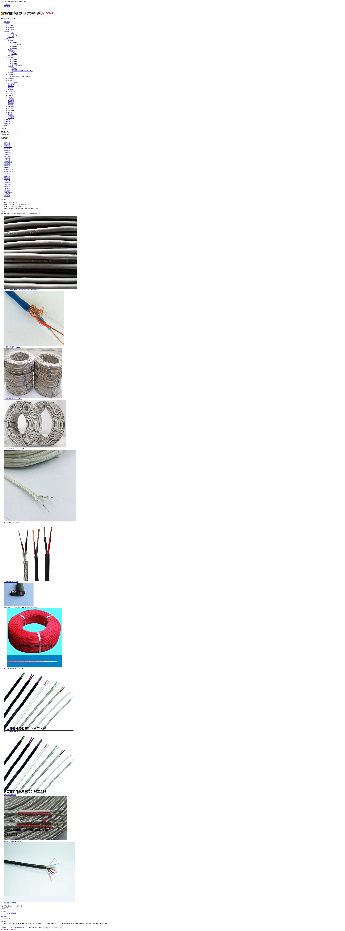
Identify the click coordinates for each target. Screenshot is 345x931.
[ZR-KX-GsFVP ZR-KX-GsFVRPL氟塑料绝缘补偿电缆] (19, 605)
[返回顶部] (4, 908)
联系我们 (7, 125)
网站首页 (7, 22)
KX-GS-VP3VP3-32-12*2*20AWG (14, 668)
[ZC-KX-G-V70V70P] (39, 901)
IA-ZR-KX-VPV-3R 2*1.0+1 (12, 841)
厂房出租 (11, 25)
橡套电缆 (11, 108)
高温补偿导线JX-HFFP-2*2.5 (13, 399)
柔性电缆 (14, 61)
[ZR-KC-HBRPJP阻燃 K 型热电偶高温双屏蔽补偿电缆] (40, 288)
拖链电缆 (11, 78)
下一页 (20, 906)
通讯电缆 (11, 104)
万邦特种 (11, 110)
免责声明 (7, 5)
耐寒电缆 (14, 42)
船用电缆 (11, 101)
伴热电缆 (11, 72)
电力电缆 (11, 89)
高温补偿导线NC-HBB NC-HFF (14, 448)
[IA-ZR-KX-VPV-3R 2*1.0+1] (35, 840)
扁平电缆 (11, 67)
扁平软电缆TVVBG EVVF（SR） (22, 71)
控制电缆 (11, 56)
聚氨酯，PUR (12, 114)
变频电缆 (18, 44)
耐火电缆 (11, 40)
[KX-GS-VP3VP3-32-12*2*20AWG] (33, 667)
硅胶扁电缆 (11, 74)
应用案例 (7, 123)
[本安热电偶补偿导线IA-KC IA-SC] (34, 345)
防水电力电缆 (12, 93)
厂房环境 (7, 120)
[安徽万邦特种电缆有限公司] (30, 17)
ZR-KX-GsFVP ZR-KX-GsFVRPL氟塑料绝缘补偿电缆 (21, 607)
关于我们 (7, 23)
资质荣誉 (11, 27)
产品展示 (7, 39)
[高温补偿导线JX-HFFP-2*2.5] (33, 397)
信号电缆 (11, 80)
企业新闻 (11, 33)
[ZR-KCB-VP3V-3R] (38, 793)
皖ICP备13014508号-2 (35, 927)
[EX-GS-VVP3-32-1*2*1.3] (38, 730)
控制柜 (10, 97)
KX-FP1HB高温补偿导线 (12, 522)
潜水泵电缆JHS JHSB (18, 65)
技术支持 (7, 121)
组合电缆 (11, 118)
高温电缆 (11, 50)
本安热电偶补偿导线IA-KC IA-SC (14, 347)
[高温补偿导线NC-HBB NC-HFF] (35, 447)
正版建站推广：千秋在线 (9, 929)
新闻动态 (7, 31)
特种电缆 (11, 57)
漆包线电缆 (11, 84)
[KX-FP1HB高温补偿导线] (40, 521)
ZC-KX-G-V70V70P (10, 903)
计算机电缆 (11, 52)
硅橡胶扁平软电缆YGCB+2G (21, 76)
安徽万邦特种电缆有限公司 (19, 213)
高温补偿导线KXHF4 (11, 582)
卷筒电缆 (11, 86)
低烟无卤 (11, 103)
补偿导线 (11, 106)
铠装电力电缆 (12, 91)
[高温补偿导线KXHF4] (34, 580)
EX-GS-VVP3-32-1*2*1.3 (12, 731)
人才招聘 (11, 29)
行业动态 (11, 37)
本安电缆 (14, 35)
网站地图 (7, 7)
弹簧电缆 (11, 88)
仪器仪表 (11, 95)
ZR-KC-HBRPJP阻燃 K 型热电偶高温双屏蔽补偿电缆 (21, 290)
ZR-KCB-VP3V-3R (10, 795)
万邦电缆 (14, 59)
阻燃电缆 (11, 99)
